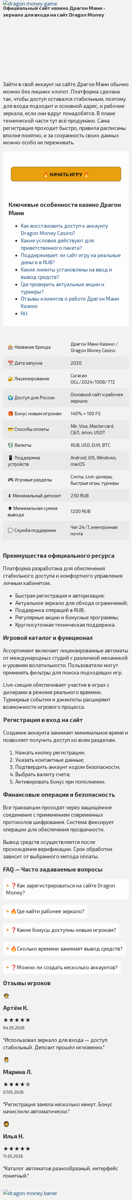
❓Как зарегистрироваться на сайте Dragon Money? (60, 889)
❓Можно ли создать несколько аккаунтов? (64, 967)
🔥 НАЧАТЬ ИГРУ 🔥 (66, 174)
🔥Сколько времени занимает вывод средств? (66, 948)
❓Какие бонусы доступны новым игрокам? (63, 930)
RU (24, 313)
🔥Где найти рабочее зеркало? (47, 911)
